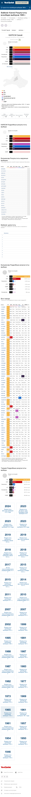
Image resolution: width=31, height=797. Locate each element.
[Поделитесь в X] (2, 25)
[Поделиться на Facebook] (6, 25)
